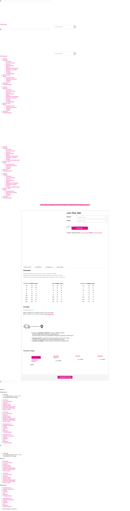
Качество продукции (11, 79)
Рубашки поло (6, 404)
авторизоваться (49, 314)
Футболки (8, 61)
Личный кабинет (7, 84)
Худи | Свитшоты (10, 62)
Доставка (8, 80)
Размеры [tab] (38, 267)
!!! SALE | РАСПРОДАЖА (10, 73)
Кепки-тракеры (10, 65)
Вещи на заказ (6, 75)
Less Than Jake (76, 205)
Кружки (8, 70)
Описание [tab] (27, 267)
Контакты (5, 83)
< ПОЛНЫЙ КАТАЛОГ (65, 377)
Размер (69, 220)
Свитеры (8, 64)
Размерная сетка (10, 77)
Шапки (8, 66)
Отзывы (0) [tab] (49, 267)
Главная (5, 58)
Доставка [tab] (60, 267)
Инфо (4, 76)
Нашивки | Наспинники (12, 68)
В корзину (80, 228)
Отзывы (8, 81)
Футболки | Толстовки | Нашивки (62, 205)
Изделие (69, 216)
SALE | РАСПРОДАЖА (9, 408)
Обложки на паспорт (11, 69)
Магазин (5, 60)
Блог (4, 429)
